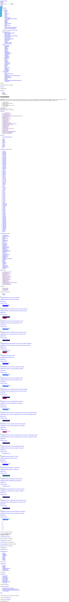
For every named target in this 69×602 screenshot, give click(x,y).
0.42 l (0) (4, 174)
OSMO (6, 47)
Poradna (4, 565)
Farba (1, 135)
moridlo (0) (4, 248)
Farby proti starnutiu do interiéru (10, 28)
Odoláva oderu (6, 277)
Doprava (6, 74)
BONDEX (6, 51)
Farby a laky (5, 9)
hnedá (4, 140)
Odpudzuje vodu (6, 279)
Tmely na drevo (7, 37)
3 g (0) (4, 169)
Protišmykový (6, 280)
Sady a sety (7, 40)
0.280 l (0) (4, 161)
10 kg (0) (4, 210)
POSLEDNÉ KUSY (7, 122)
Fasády (6, 12)
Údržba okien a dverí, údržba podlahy (11, 35)
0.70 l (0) (4, 178)
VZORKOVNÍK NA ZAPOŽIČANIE (10, 282)
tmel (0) (4, 261)
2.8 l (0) (4, 189)
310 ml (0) (4, 224)
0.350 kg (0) (5, 204)
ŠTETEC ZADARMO (7, 133)
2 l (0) (4, 186)
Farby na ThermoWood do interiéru (11, 27)
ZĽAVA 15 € (5, 130)
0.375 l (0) (4, 166)
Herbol (6, 50)
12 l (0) (4, 197)
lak (4, 242)
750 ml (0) (4, 227)
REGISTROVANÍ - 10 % (8, 124)
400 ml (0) (4, 226)
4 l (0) (4, 191)
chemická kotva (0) (6, 236)
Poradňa (6, 78)
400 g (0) (4, 173)
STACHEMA (7, 45)
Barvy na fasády (5, 577)
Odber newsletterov (6, 570)
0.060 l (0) (4, 154)
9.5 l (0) (4, 195)
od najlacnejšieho (5, 289)
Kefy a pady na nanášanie (9, 38)
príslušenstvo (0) (5, 256)
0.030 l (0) (4, 153)
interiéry (6, 20)
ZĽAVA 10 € (5, 129)
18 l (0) (4, 199)
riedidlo (4, 257)
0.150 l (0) (4, 157)
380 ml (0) (4, 225)
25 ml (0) (4, 217)
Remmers (4, 554)
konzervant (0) (5, 241)
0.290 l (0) (4, 162)
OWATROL (7, 70)
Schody (6, 24)
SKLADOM (6, 126)
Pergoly (6, 16)
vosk (4, 264)
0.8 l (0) (4, 182)
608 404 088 (13, 80)
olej (4, 252)
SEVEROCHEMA (8, 53)
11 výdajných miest (3, 542)
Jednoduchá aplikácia (7, 273)
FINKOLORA (7, 67)
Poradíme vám (2, 540)
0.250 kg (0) (5, 203)
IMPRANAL (5, 555)
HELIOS (6, 68)
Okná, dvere (7, 13)
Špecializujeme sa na (3, 551)
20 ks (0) (4, 214)
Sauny (6, 26)
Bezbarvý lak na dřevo (6, 581)
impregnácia (5, 240)
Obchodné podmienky (6, 568)
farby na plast (15, 30)
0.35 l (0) (4, 165)
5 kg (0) (4, 208)
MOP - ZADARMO (7, 118)
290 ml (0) (4, 222)
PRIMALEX (7, 54)
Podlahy (6, 21)
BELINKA (7, 57)
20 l (4, 200)
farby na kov (10, 30)
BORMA (6, 65)
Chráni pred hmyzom (7, 271)
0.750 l (5, 181)
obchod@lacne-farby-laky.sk (5, 536)
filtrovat (4, 294)
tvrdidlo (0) (4, 263)
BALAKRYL (7, 52)
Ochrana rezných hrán (7, 276)
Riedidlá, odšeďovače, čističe (10, 32)
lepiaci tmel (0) (5, 244)
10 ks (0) (4, 213)
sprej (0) (4, 260)
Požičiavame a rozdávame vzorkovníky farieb (12, 75)
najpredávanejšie (5, 288)
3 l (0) (4, 190)
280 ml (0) (4, 221)
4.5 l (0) (4, 192)
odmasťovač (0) (5, 249)
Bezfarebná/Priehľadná (7, 136)
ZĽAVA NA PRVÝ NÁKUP (8, 128)
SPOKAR (6, 48)
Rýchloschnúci (6, 281)
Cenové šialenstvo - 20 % (9, 73)
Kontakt (6, 79)
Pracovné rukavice (8, 36)
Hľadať (1, 4)
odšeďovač (5, 251)
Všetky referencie (3, 547)
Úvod (4, 92)
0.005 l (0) (4, 152)
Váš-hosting (8, 599)
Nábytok (6, 22)
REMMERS (7, 46)
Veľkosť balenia (3, 149)
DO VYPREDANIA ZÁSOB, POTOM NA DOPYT (12, 115)
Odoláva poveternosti (7, 278)
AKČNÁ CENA (6, 114)
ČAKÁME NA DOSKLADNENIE (9, 131)
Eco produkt (5, 235)
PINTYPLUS (7, 69)
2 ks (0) (4, 211)
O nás (6, 72)
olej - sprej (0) (5, 253)
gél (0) (4, 239)
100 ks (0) (4, 216)
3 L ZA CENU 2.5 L (7, 113)
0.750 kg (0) (5, 205)
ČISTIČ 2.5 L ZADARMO (8, 132)
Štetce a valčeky (7, 34)
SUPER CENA (6, 125)
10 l (4, 196)
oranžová (4, 142)
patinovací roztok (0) (6, 254)
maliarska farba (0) (6, 246)
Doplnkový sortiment (8, 42)
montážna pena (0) (6, 247)
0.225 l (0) (4, 159)
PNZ (5, 66)
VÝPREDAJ (5, 127)
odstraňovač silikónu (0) (7, 250)
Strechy (6, 14)
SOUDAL (6, 55)
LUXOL (6, 61)
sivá (3, 143)
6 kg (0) (4, 209)
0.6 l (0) (4, 176)
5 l (4, 193)
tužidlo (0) (4, 262)
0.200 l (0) (4, 158)
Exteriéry (6, 10)
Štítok (1, 111)
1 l (4, 185)
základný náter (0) (6, 267)
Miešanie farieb (7, 76)
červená (4, 145)
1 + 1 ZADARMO (6, 112)
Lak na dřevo (5, 576)
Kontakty (4, 566)
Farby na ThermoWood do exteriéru (11, 18)
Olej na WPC (7, 19)
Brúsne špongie (7, 39)
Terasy (6, 15)
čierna (4, 146)
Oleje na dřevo (5, 578)
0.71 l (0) (4, 179)
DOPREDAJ (5, 117)
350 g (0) (4, 171)
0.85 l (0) (4, 183)
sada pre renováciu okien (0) (7, 258)
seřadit (4, 293)
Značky (4, 44)
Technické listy (5, 569)
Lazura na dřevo (5, 579)
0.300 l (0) (4, 163)
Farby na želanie (7, 17)
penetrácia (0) (5, 255)
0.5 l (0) (4, 175)
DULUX (6, 64)
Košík (1, 1)
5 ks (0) (4, 212)
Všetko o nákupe (5, 71)
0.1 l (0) (4, 151)
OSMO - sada (7, 63)
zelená (4, 144)
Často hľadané (2, 573)
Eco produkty (5, 582)
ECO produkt (6, 272)
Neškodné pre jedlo (6, 275)
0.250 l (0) (4, 160)
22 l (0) (4, 201)
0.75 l (4, 180)
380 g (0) (4, 172)
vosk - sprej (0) (5, 265)
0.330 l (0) (4, 164)
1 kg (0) (4, 206)
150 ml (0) (4, 220)
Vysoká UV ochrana (7, 284)
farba (4, 237)
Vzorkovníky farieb (8, 43)
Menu (1, 5)
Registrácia (2, 545)
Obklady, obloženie (8, 23)
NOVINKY (5, 121)
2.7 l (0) (4, 188)
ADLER (6, 49)
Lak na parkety (5, 575)
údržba (4, 268)
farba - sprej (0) (5, 238)
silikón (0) (4, 259)
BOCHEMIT (7, 58)
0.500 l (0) (4, 168)
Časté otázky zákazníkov (4, 586)
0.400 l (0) (4, 167)
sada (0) (4, 229)
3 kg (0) (4, 207)
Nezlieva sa (5, 274)
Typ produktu (2, 233)
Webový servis (8, 597)
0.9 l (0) (4, 230)
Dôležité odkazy (3, 563)
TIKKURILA (7, 56)
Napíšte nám (7, 81)
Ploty (6, 11)
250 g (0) (4, 170)
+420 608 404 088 (3, 533)
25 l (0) (4, 202)
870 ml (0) (4, 228)
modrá (4, 141)
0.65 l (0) (4, 177)
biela (3, 138)
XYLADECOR (7, 62)
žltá (3, 147)
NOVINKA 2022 (6, 120)
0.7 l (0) (4, 231)
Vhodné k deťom (6, 283)
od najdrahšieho (5, 290)
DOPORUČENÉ (6, 116)
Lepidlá (6, 41)
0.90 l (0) (4, 184)
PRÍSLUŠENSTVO (6, 31)
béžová (4, 139)
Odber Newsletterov (8, 77)
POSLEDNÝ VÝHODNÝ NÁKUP (9, 123)
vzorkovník (5, 266)
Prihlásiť (1, 2)
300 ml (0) (4, 223)
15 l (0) (4, 198)
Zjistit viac (2, 86)
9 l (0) (4, 194)
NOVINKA (5, 119)
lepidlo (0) (4, 245)
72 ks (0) (4, 215)
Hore (1, 592)
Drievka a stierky (8, 33)
